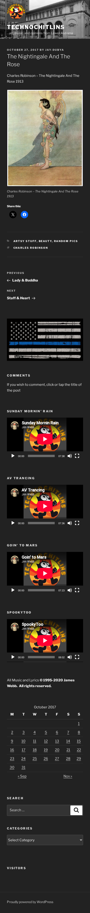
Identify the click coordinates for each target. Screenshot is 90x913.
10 (23, 741)
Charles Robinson (30, 247)
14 (68, 741)
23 (12, 759)
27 (57, 759)
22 (79, 750)
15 (79, 741)
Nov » (67, 776)
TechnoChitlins (36, 27)
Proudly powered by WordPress (30, 902)
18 (35, 750)
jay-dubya (54, 49)
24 (23, 759)
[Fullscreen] (77, 456)
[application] (45, 439)
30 (12, 767)
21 (68, 750)
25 (35, 759)
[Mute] (69, 456)
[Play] (13, 456)
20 (57, 750)
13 (57, 741)
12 (46, 741)
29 (79, 759)
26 (46, 759)
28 (68, 759)
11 (34, 741)
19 (46, 750)
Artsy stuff (25, 241)
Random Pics (66, 241)
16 (12, 750)
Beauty (45, 241)
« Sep (22, 776)
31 (23, 767)
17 (23, 750)
